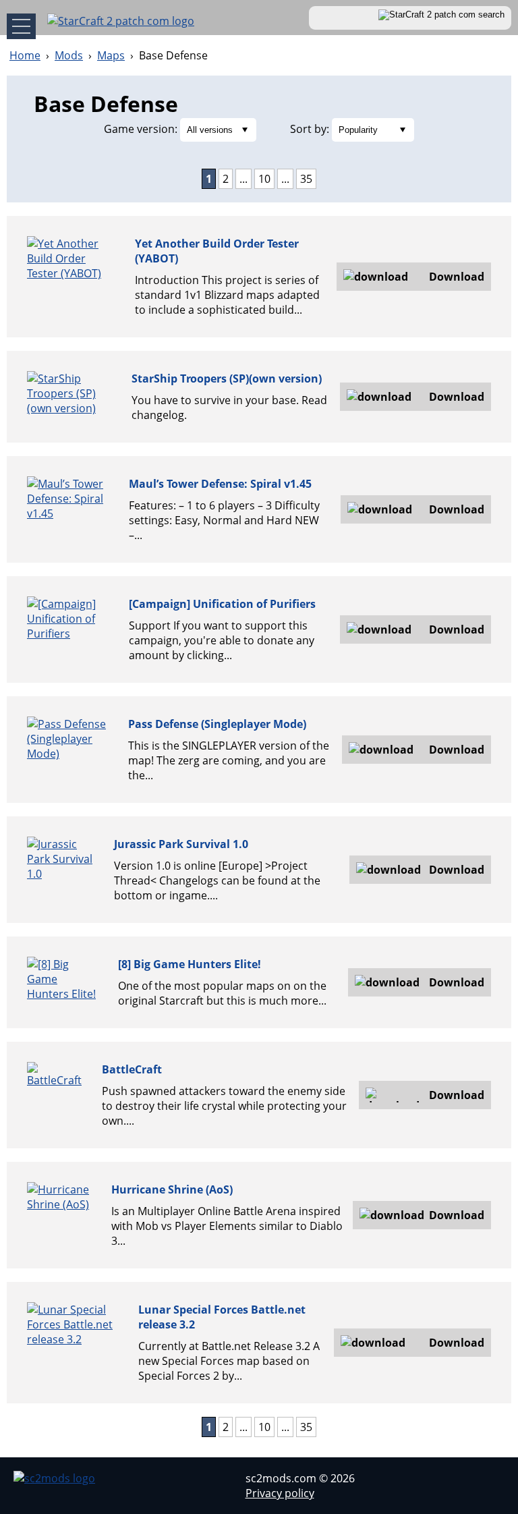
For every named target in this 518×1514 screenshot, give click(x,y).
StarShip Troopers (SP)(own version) (227, 378)
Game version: (140, 128)
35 (306, 178)
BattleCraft (132, 1069)
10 (264, 178)
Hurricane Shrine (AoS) (172, 1189)
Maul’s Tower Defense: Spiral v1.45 (220, 483)
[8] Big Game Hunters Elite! (189, 964)
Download (456, 276)
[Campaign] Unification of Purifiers (222, 603)
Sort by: (309, 128)
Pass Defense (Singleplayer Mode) (217, 724)
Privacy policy (280, 1493)
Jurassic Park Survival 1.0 (181, 844)
